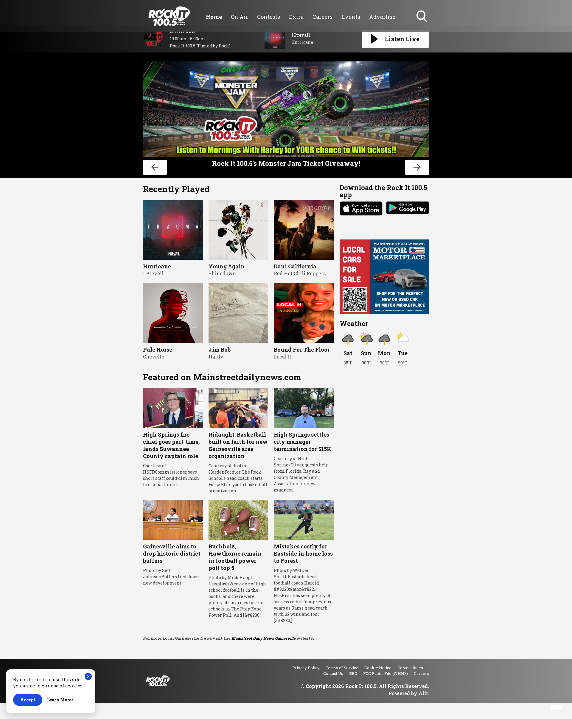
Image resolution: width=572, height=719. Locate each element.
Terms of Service (342, 667)
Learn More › (60, 700)
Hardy (216, 356)
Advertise (382, 16)
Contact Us (333, 673)
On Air (239, 16)
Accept (27, 700)
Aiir (423, 693)
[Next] (417, 167)
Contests (268, 16)
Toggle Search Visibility (422, 23)
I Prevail (153, 273)
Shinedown (222, 273)
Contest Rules (410, 667)
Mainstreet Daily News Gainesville (263, 638)
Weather (354, 323)
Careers (322, 16)
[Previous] (155, 167)
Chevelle (153, 356)
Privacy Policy (306, 667)
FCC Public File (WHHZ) (385, 673)
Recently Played (176, 188)
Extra (296, 16)
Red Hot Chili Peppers (300, 273)
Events (350, 16)
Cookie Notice (377, 667)
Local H (283, 356)
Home (214, 16)
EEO (353, 673)
